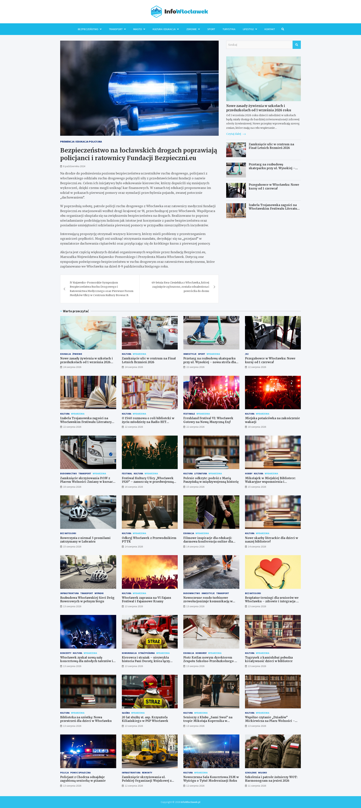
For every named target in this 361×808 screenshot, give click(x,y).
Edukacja (65, 353)
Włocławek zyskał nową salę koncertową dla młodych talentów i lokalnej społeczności (86, 661)
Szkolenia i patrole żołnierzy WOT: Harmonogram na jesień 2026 (271, 779)
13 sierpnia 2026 (72, 606)
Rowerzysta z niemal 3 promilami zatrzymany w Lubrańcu (85, 539)
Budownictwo (68, 473)
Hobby (248, 473)
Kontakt (270, 29)
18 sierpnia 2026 (257, 426)
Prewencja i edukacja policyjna (81, 141)
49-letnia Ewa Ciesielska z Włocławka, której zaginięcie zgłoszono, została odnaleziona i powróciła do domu (180, 287)
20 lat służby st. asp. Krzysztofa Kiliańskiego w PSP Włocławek (145, 719)
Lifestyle (248, 29)
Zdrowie (191, 29)
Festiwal (127, 473)
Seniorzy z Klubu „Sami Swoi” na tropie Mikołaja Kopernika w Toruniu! (207, 721)
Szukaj (297, 45)
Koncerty (65, 653)
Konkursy (201, 653)
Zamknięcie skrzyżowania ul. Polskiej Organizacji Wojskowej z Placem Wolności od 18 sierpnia (146, 780)
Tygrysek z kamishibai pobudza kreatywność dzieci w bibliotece (269, 659)
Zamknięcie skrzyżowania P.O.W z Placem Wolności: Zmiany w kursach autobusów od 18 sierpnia (87, 481)
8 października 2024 (74, 166)
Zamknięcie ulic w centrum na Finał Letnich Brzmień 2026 (271, 146)
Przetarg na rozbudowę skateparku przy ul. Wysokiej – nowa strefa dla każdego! (272, 168)
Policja (64, 772)
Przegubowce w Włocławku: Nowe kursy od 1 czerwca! (274, 186)
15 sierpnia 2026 (195, 486)
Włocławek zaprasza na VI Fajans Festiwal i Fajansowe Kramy (146, 599)
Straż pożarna (146, 653)
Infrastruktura (69, 593)
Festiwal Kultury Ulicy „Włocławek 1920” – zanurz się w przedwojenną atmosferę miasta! (148, 481)
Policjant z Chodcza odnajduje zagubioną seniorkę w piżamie (83, 779)
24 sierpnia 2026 (72, 367)
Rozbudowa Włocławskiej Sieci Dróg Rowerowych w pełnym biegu (87, 599)
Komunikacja (129, 653)
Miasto (137, 29)
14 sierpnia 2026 (134, 546)
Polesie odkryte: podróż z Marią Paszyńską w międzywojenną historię (211, 480)
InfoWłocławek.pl (190, 802)
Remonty (147, 772)
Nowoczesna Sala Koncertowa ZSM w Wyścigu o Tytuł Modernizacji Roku (211, 779)
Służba (126, 712)
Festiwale (189, 413)
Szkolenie (251, 772)
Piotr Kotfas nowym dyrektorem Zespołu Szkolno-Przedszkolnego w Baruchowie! (210, 661)
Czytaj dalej (234, 134)
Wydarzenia (139, 353)
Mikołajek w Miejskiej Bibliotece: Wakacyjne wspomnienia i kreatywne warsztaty (270, 481)
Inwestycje (189, 353)
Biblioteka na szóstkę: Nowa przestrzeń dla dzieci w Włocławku (86, 719)
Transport (116, 29)
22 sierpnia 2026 (195, 367)
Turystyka (229, 29)
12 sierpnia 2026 (134, 785)
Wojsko (262, 772)
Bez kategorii (68, 533)
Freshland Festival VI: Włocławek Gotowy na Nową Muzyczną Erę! (208, 420)
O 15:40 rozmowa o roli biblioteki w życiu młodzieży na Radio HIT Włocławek (148, 421)
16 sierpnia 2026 (134, 486)
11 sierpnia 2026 (257, 785)
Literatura (200, 473)
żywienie (77, 353)
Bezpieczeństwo (88, 29)
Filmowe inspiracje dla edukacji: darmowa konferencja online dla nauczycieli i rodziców (208, 541)
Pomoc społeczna (80, 772)
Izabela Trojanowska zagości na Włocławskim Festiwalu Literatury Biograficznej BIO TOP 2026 (274, 208)
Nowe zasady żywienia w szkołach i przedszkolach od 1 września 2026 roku (258, 108)
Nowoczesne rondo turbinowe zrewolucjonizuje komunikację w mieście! (208, 601)
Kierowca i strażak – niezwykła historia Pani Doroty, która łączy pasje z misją (146, 661)
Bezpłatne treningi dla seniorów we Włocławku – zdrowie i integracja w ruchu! (272, 601)
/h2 (246, 353)
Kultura (126, 353)
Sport (211, 29)
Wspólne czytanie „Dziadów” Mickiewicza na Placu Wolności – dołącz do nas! (270, 721)
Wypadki (99, 593)
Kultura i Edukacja (164, 29)
